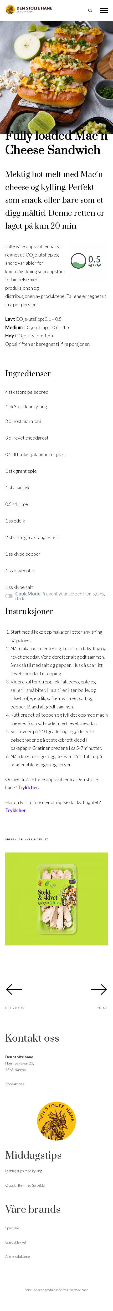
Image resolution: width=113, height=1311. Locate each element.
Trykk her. (29, 787)
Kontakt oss (14, 1084)
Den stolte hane (77, 1290)
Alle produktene (17, 1256)
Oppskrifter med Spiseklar (25, 1185)
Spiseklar (12, 1228)
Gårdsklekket (16, 1242)
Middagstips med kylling (23, 1171)
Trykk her (15, 810)
